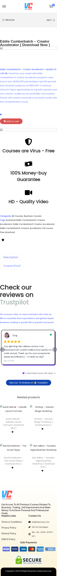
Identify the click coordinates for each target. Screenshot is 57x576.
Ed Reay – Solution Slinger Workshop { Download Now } (43, 421)
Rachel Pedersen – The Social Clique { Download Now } (13, 460)
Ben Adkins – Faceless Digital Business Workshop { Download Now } (43, 462)
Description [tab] (10, 257)
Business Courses (33, 216)
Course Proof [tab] (12, 266)
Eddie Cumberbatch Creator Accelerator (34, 224)
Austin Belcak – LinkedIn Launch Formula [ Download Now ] (13, 423)
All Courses (17, 216)
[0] (51, 6)
